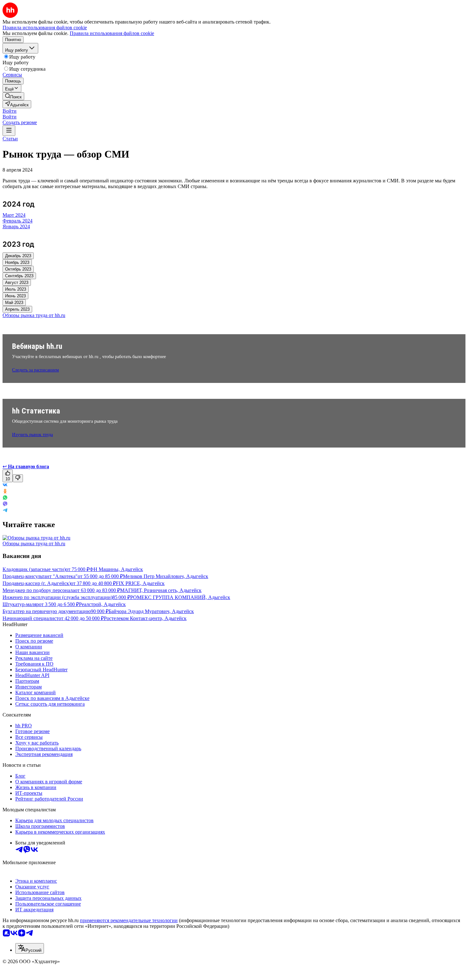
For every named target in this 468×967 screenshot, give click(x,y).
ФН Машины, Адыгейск (116, 569)
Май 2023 (14, 302)
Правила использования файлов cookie (112, 33)
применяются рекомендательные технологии (129, 920)
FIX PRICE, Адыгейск (140, 583)
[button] (10, 111)
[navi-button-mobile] (9, 130)
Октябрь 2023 (18, 269)
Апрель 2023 (17, 309)
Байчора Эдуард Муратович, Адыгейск (151, 611)
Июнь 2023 (15, 295)
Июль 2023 (15, 289)
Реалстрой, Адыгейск (102, 604)
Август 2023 (16, 282)
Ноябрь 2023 (17, 262)
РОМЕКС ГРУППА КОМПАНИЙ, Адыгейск (180, 597)
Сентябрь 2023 (19, 275)
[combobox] (29, 948)
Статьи (10, 138)
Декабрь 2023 (18, 255)
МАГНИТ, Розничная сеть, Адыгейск (161, 590)
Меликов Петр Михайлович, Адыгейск (165, 576)
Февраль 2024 (17, 220)
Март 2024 (14, 215)
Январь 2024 (16, 226)
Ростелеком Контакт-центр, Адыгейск (145, 618)
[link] (13, 96)
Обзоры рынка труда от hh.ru (34, 543)
